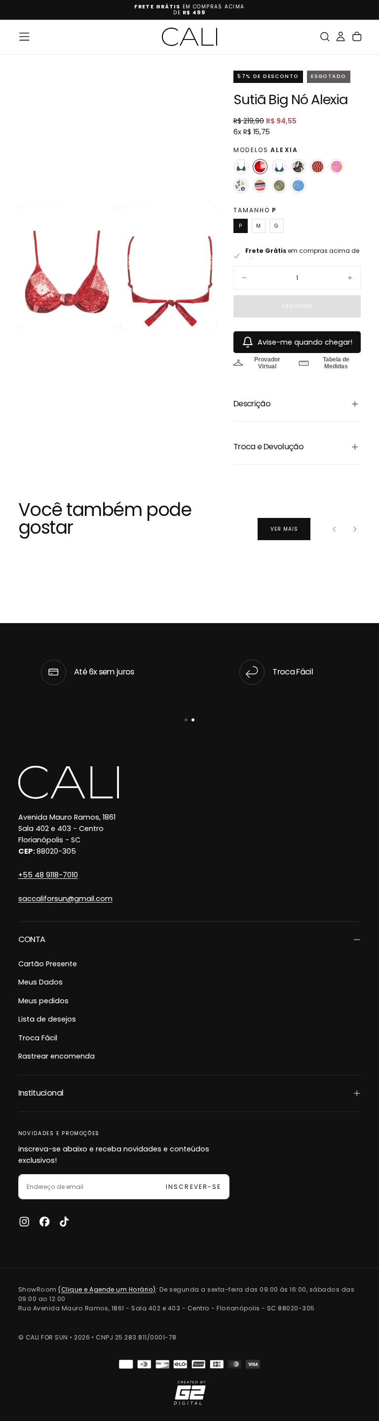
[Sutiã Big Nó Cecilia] (317, 166)
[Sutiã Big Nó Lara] (241, 186)
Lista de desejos (47, 1019)
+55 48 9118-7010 (48, 875)
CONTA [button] (31, 939)
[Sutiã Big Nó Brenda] (298, 166)
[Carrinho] (357, 37)
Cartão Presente (47, 964)
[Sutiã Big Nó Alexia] (260, 166)
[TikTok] (64, 1221)
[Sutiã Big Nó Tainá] (260, 186)
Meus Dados (40, 982)
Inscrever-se (193, 1187)
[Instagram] (24, 1221)
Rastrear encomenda (56, 1056)
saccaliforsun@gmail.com (65, 899)
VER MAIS (284, 529)
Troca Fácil (37, 1038)
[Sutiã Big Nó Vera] (279, 186)
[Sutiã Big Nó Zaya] (298, 186)
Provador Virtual (267, 363)
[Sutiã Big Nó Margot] (241, 166)
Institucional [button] (41, 1093)
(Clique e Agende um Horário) (107, 1289)
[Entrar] (340, 37)
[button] (24, 36)
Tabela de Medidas (336, 363)
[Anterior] (335, 529)
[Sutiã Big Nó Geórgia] (337, 166)
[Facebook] (44, 1221)
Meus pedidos (43, 1001)
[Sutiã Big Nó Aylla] (279, 166)
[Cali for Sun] (68, 782)
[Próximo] (355, 529)
